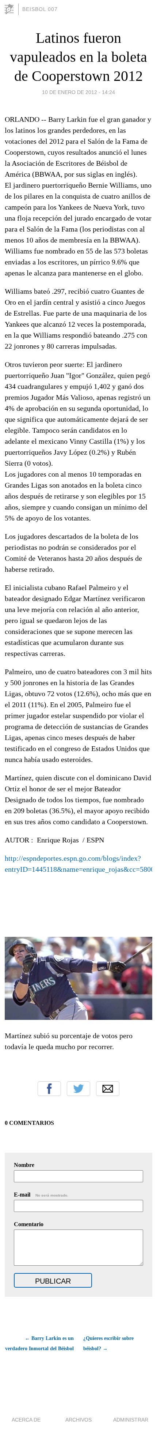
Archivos (78, 1420)
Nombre (24, 1165)
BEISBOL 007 (40, 9)
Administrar (130, 1420)
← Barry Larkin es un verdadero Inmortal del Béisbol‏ (39, 1343)
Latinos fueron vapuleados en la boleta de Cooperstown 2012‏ (78, 57)
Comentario (28, 1224)
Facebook (49, 1088)
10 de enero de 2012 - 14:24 (78, 92)
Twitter (78, 1088)
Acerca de (26, 1420)
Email (107, 1088)
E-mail (41, 1194)
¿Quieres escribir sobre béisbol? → (108, 1343)
